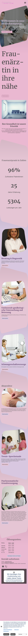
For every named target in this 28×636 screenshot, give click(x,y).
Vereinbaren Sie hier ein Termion (14, 555)
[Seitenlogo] (7, 2)
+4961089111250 (8, 561)
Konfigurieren (6, 631)
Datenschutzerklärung (7, 629)
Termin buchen (5, 95)
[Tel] (6, 566)
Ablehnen (13, 634)
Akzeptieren (6, 634)
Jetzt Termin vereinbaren (7, 31)
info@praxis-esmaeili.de (9, 562)
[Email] (3, 566)
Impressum (16, 629)
